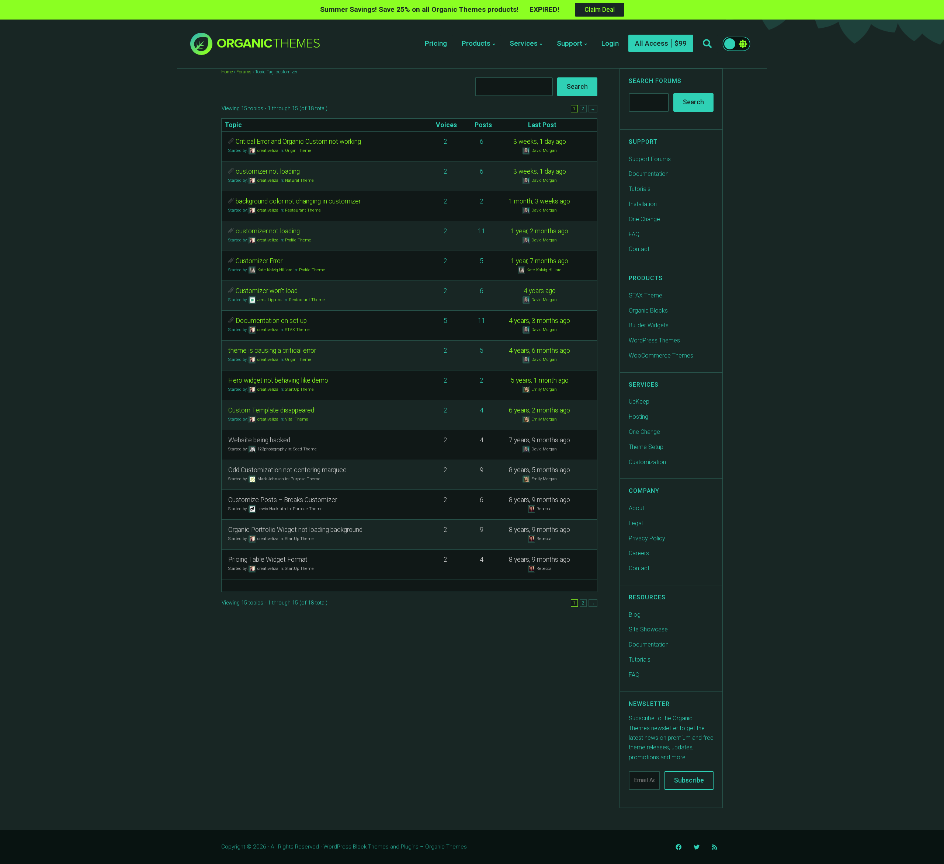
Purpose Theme (305, 478)
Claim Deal (599, 9)
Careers (639, 553)
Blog (635, 614)
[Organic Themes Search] (707, 44)
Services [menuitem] (524, 43)
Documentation (649, 173)
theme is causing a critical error (272, 350)
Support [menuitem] (569, 43)
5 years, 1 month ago (540, 380)
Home (227, 71)
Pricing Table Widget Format (268, 559)
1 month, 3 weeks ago (539, 201)
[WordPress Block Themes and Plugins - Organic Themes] (268, 45)
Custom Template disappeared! (272, 410)
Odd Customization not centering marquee (287, 470)
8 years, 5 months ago (539, 470)
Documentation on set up (271, 320)
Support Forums (650, 159)
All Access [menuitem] (651, 43)
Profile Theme (298, 239)
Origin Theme (298, 150)
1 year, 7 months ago (539, 261)
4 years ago (540, 291)
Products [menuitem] (476, 43)
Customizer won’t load (267, 291)
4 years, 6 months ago (539, 350)
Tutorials (639, 188)
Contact (639, 248)
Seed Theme (305, 448)
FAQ (634, 234)
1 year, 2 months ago (539, 231)
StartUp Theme (299, 389)
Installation (643, 204)
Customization (647, 462)
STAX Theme (297, 329)
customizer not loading (268, 171)
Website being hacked (259, 440)
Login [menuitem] (610, 43)
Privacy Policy (647, 538)
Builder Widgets (649, 325)
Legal (636, 523)
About (636, 508)
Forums (243, 71)
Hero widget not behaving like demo (278, 380)
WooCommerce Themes (661, 355)
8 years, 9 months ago (539, 500)
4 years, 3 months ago (539, 320)
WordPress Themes (654, 340)
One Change (644, 219)
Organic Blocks (648, 310)
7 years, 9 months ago (539, 440)
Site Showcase (648, 629)
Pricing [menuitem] (436, 43)
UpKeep (639, 401)
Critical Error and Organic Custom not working (298, 141)
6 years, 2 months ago (539, 410)
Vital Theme (296, 419)
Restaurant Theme (303, 210)
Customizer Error (259, 261)
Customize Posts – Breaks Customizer (282, 500)
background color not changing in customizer (298, 201)
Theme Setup (646, 446)
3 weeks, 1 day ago (539, 141)
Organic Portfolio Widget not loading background (295, 529)
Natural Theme (299, 180)
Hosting (638, 416)
